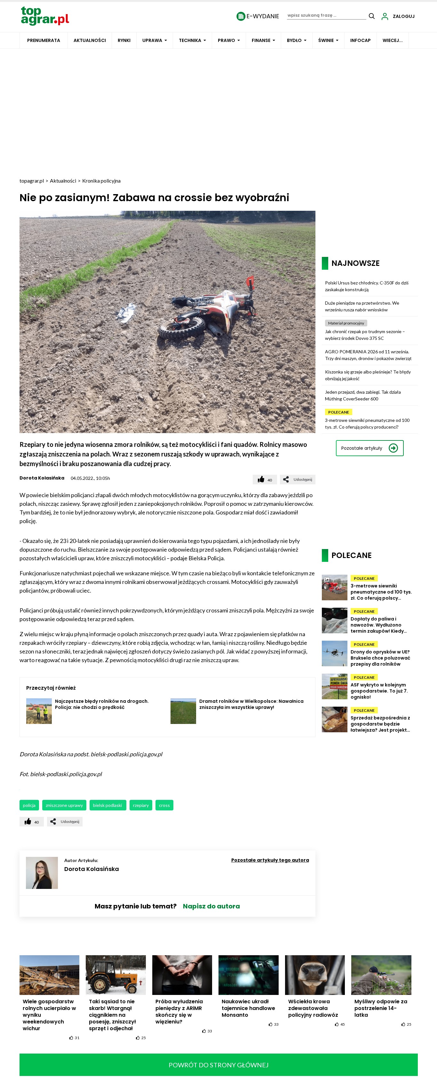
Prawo (226, 40)
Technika (190, 40)
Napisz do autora (211, 906)
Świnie (326, 40)
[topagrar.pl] (45, 15)
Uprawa (152, 40)
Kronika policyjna (101, 180)
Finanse (261, 40)
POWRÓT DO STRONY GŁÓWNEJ (219, 1065)
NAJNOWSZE (355, 263)
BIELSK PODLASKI (108, 805)
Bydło (294, 40)
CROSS (164, 805)
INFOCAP (360, 40)
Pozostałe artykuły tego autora (270, 860)
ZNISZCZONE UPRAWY (64, 805)
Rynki (124, 40)
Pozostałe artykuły (361, 448)
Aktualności (90, 40)
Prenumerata (43, 40)
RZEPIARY (141, 805)
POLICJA (29, 805)
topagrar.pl (32, 180)
